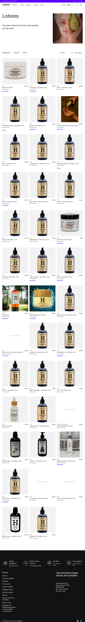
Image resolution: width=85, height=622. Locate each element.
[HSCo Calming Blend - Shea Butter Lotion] (70, 336)
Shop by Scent (6, 603)
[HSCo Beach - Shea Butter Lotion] (15, 185)
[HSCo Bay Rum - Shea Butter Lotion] (70, 185)
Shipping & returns (7, 590)
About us (5, 576)
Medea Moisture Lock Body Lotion (66, 461)
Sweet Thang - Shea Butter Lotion (11, 498)
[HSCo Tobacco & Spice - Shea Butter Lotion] (42, 260)
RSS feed (19, 621)
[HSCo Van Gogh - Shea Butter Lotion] (15, 260)
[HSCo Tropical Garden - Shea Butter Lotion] (42, 409)
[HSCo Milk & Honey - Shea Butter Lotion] (42, 185)
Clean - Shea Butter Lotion (64, 390)
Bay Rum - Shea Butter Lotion (65, 202)
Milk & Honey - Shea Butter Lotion (39, 202)
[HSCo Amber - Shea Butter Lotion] (70, 71)
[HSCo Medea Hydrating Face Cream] (42, 298)
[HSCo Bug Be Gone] (15, 298)
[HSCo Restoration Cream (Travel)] (70, 223)
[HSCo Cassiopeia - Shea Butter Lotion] (42, 71)
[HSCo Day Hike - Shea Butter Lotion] (42, 109)
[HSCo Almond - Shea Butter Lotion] (70, 260)
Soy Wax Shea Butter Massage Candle (67, 126)
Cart (64, 5)
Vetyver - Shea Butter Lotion (10, 390)
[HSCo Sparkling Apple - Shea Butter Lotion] (15, 445)
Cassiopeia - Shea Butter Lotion (38, 88)
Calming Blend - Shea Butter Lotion (66, 352)
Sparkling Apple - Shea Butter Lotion (12, 461)
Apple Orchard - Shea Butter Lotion (11, 536)
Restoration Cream (7, 88)
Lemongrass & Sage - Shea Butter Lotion (13, 126)
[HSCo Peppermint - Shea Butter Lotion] (42, 520)
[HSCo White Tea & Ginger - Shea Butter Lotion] (42, 374)
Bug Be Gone (5, 315)
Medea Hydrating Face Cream (38, 315)
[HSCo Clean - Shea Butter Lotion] (70, 374)
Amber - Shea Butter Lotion (64, 88)
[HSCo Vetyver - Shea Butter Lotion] (15, 374)
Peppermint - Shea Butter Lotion (38, 536)
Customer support (7, 592)
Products (14, 5)
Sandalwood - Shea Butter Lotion (38, 352)
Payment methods (7, 587)
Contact (42, 5)
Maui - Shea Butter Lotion (9, 164)
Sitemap (4, 595)
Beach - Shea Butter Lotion (9, 202)
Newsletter (28, 5)
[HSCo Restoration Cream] (15, 71)
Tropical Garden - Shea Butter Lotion (39, 426)
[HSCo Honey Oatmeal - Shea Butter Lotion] (70, 298)
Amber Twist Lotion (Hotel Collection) (12, 352)
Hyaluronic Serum (7, 426)
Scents (22, 5)
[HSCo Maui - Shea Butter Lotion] (15, 147)
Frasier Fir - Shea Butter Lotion (38, 461)
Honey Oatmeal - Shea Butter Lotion (66, 315)
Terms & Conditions (8, 578)
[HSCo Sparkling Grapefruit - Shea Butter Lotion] (70, 147)
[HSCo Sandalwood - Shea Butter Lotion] (42, 336)
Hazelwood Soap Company (62, 424)
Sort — (72, 53)
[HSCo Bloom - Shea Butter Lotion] (15, 223)
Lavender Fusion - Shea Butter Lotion (40, 164)
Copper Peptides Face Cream (65, 426)
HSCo (3, 86)
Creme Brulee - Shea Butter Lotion (39, 498)
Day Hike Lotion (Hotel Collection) (66, 498)
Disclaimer (5, 581)
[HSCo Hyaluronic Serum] (15, 409)
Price (24, 53)
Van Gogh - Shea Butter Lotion (10, 277)
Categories (6, 53)
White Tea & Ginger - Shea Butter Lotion (40, 390)
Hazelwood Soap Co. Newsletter (8, 599)
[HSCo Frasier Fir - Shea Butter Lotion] (42, 445)
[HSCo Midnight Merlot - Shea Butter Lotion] (42, 223)
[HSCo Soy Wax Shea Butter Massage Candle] (70, 109)
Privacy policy (6, 584)
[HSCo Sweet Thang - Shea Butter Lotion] (15, 482)
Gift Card (35, 5)
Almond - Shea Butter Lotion (64, 277)
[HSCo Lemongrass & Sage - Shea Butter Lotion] (15, 109)
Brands (16, 53)
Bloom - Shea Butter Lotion (9, 240)
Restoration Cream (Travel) (64, 240)
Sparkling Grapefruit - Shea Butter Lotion (68, 164)
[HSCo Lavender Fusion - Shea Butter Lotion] (42, 147)
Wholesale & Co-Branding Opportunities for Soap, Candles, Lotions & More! (9, 608)
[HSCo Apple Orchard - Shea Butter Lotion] (15, 520)
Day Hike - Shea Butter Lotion (37, 126)
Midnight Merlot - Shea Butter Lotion (39, 240)
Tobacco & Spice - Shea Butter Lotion (40, 277)
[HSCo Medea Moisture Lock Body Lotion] (70, 445)
